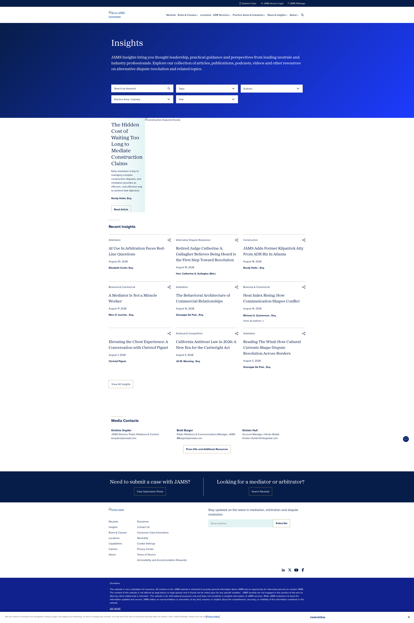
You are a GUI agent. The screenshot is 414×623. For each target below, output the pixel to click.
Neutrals (171, 15)
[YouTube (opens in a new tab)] (296, 570)
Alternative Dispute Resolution (193, 240)
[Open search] (302, 15)
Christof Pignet (117, 361)
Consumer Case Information (153, 532)
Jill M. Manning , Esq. (188, 361)
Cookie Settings (146, 543)
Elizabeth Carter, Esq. (121, 268)
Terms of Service (146, 554)
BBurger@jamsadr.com (189, 438)
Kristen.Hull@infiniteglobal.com (260, 438)
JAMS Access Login (273, 3)
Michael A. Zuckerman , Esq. (259, 315)
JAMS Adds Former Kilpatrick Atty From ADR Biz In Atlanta (273, 251)
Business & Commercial (122, 287)
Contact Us (143, 527)
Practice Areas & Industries (248, 15)
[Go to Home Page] (121, 510)
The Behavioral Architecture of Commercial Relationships (203, 298)
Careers (113, 549)
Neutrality (142, 538)
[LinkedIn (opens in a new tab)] (283, 570)
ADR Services (221, 15)
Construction (250, 240)
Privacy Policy (212, 616)
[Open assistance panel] (406, 439)
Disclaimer (143, 521)
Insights (113, 527)
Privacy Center (145, 549)
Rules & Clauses (187, 15)
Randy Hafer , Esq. (254, 268)
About (293, 15)
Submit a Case (249, 3)
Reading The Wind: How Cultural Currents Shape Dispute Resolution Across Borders (272, 347)
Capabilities (115, 543)
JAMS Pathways (297, 3)
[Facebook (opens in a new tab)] (303, 570)
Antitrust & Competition (189, 333)
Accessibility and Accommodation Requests (162, 560)
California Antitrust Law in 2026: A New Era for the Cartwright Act (206, 344)
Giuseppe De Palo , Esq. (190, 315)
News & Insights (276, 15)
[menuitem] (171, 15)
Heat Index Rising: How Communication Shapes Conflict (271, 298)
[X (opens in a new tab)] (289, 570)
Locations (205, 15)
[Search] (169, 88)
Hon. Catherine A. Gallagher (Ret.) (196, 273)
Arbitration (115, 240)
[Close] (408, 617)
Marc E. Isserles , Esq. (121, 315)
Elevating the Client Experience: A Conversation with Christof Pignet (138, 344)
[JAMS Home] (121, 14)
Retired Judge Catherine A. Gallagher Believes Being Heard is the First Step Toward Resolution (206, 254)
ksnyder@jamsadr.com (123, 438)
